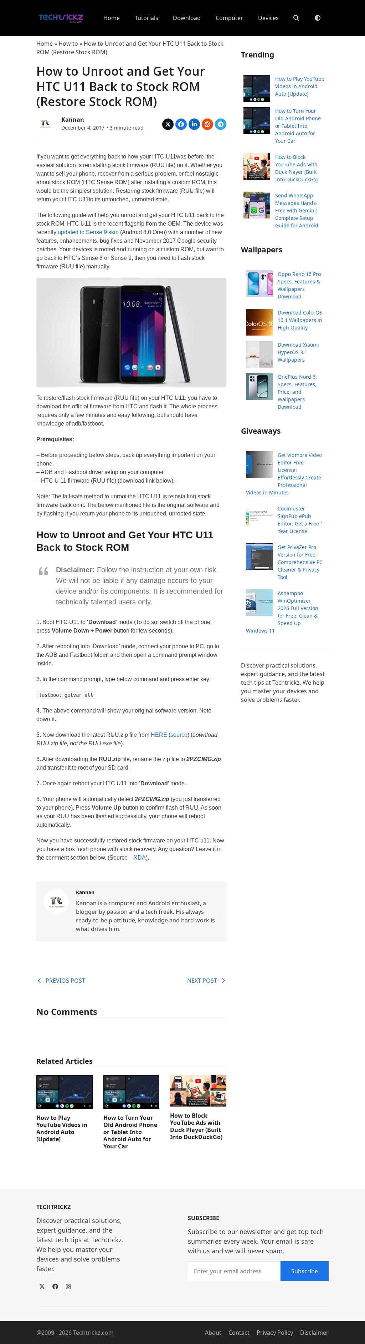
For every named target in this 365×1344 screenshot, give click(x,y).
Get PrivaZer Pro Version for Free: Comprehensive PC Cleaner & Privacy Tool (300, 562)
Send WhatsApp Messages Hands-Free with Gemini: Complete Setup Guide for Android (296, 210)
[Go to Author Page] (45, 123)
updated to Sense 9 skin (88, 232)
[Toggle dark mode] (318, 18)
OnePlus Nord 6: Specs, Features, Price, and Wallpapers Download (297, 391)
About (213, 1333)
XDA (140, 858)
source (178, 735)
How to (68, 43)
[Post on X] (168, 124)
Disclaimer (314, 1333)
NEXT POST (202, 981)
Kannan (72, 120)
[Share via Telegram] (220, 124)
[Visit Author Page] (56, 901)
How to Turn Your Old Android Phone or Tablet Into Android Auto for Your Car (130, 1132)
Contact (239, 1333)
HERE (159, 735)
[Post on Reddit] (207, 124)
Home (44, 43)
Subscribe (304, 1271)
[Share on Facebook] (181, 124)
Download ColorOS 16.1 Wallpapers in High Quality (300, 320)
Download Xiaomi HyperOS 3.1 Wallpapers (298, 352)
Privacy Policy (275, 1333)
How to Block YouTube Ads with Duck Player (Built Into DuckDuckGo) (196, 1126)
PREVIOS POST (65, 981)
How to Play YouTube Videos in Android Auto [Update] (62, 1128)
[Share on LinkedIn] (194, 124)
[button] (296, 18)
